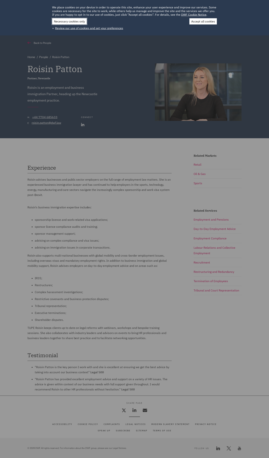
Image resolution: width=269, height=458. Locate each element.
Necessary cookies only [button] (69, 21)
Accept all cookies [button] (203, 21)
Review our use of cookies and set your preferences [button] (89, 28)
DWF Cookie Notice (193, 14)
